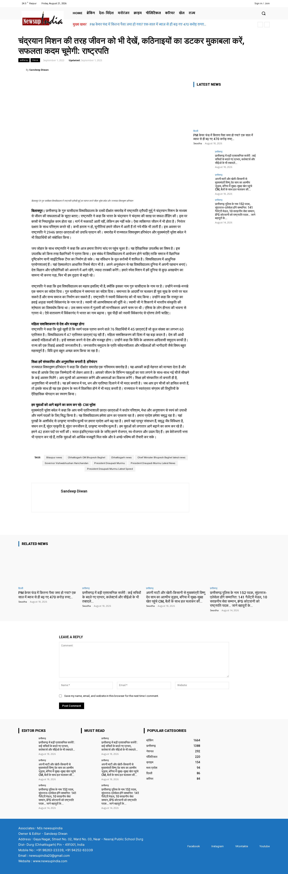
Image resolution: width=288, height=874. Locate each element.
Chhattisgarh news (121, 457)
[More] (265, 69)
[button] (263, 13)
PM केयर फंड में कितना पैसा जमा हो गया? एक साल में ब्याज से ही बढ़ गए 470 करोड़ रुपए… (148, 24)
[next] (267, 24)
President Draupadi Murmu (109, 463)
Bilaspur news (54, 457)
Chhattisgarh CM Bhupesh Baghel (86, 457)
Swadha (197, 143)
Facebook (193, 846)
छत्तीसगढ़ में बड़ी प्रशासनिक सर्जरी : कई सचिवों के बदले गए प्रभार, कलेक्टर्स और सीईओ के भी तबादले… (235, 159)
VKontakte (241, 846)
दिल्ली (195, 131)
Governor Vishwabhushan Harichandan (66, 463)
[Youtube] (242, 3)
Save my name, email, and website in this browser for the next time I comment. (111, 695)
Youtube (265, 846)
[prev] (260, 24)
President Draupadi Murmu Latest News (153, 463)
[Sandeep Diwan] (22, 70)
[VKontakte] (231, 846)
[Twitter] (237, 3)
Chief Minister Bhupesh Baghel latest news (161, 457)
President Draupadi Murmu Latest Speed (110, 469)
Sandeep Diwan (39, 69)
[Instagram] (231, 3)
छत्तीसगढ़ (24, 60)
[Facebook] (226, 3)
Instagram (217, 846)
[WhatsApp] (255, 69)
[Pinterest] (245, 69)
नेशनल (35, 60)
